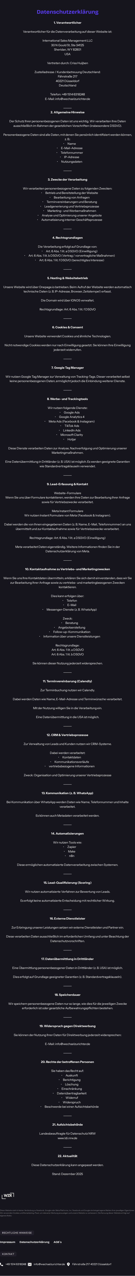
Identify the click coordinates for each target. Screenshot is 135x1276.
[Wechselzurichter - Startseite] (8, 1196)
